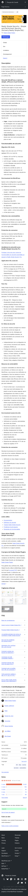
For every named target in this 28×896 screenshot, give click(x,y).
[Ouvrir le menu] (25, 2)
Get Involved (18, 848)
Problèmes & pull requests (11, 527)
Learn (3, 848)
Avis (4, 46)
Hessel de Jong (9, 716)
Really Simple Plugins (9, 33)
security (24, 764)
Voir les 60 (24, 761)
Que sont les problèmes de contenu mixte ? (7, 640)
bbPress (4, 866)
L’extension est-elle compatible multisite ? (7, 657)
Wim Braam (8, 736)
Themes (17, 838)
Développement (7, 54)
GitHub (3, 583)
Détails (5, 42)
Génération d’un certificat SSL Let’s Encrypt (8, 646)
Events (17, 850)
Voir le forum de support (8, 812)
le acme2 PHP (13, 570)
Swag (17, 856)
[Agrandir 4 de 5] (24, 600)
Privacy (3, 843)
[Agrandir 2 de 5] (24, 592)
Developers (4, 853)
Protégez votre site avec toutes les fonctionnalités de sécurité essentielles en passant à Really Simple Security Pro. (12, 255)
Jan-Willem (8, 731)
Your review (4, 797)
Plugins (17, 840)
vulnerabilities (23, 767)
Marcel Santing (9, 726)
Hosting (3, 840)
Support (5, 58)
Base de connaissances (8, 620)
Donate (17, 853)
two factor (16, 767)
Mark (6, 711)
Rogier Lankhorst (9, 705)
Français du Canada (10, 875)
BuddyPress (5, 868)
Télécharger (5, 36)
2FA (17, 764)
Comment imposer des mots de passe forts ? (7, 663)
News (3, 838)
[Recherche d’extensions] (17, 12)
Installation (6, 50)
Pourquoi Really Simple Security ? (10, 630)
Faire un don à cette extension (9, 826)
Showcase (18, 835)
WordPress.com (6, 861)
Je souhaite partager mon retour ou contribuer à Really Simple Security (11, 634)
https (20, 764)
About (3, 835)
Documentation (8, 520)
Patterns (17, 843)
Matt (3, 863)
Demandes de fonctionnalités (12, 529)
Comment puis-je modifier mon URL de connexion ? (8, 669)
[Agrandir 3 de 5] (11, 600)
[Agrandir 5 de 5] (11, 608)
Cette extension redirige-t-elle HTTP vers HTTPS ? (8, 674)
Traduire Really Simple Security (12, 524)
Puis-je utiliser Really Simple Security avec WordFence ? (9, 680)
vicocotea (7, 721)
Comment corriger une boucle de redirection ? (7, 652)
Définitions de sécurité (10, 522)
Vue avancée (5, 772)
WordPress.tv (5, 856)
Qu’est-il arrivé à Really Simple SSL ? (11, 625)
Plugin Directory (5, 6)
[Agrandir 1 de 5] (11, 592)
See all (25, 797)
